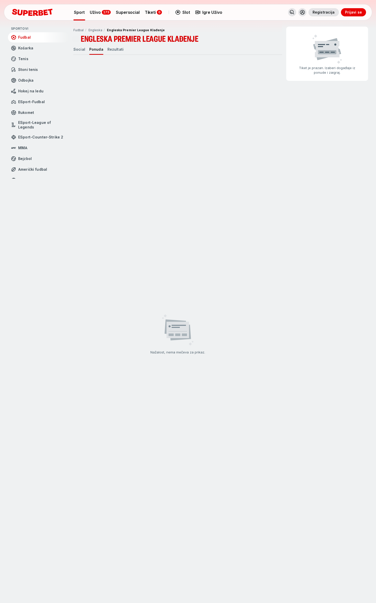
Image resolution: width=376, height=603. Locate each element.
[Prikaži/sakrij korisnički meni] (302, 12)
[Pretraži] (292, 12)
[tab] (79, 49)
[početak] (32, 12)
